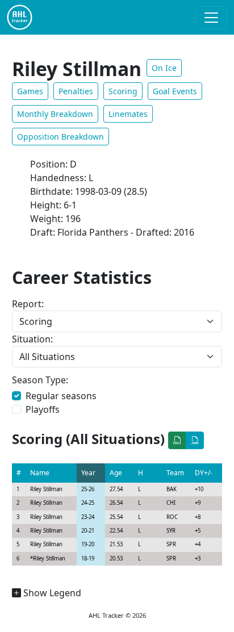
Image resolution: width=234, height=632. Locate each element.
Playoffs (43, 409)
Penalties (75, 91)
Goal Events (175, 91)
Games (30, 91)
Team (175, 473)
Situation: (32, 339)
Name (39, 473)
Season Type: (40, 380)
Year (88, 473)
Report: (28, 304)
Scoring (122, 91)
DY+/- (203, 473)
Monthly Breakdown (55, 113)
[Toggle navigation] (211, 17)
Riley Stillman (46, 489)
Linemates (128, 113)
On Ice (164, 67)
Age (116, 473)
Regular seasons (61, 396)
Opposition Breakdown (60, 136)
